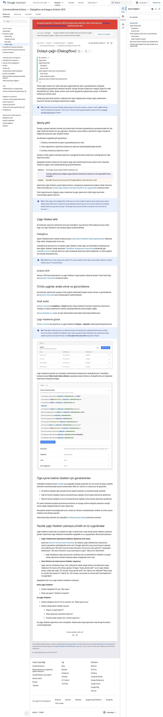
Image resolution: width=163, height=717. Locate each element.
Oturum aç (156, 3)
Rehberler (6, 14)
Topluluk (71, 3)
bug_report (152, 9)
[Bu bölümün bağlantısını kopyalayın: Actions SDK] (51, 271)
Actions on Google (40, 3)
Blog (63, 666)
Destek (81, 3)
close (159, 9)
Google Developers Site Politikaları (64, 646)
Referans (17, 14)
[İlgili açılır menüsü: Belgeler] (63, 2)
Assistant (21, 2)
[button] (14, 34)
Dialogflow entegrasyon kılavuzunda (80, 248)
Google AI (109, 700)
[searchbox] (15, 21)
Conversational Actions (14, 9)
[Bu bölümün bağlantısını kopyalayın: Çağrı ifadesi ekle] (60, 219)
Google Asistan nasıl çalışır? (42, 675)
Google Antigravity (97, 680)
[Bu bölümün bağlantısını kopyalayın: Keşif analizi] (51, 301)
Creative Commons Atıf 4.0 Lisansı (72, 644)
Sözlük (38, 14)
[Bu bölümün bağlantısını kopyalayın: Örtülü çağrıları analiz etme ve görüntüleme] (91, 286)
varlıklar (61, 484)
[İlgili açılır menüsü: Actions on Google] (49, 2)
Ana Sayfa (40, 43)
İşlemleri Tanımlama (47, 278)
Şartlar (34, 712)
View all (93, 691)
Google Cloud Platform (93, 700)
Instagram (65, 673)
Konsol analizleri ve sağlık (47, 313)
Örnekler (28, 14)
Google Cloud (95, 684)
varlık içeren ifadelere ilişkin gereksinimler (88, 239)
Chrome (94, 669)
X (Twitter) (65, 680)
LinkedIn (64, 677)
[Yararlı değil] (111, 43)
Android (93, 666)
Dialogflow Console (44, 251)
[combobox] (121, 3)
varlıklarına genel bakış (77, 517)
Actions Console (46, 295)
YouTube (65, 684)
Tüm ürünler (59, 703)
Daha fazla (92, 3)
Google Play (95, 687)
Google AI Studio (96, 677)
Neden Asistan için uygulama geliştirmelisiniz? (42, 670)
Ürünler (48, 43)
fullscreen (156, 9)
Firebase (94, 673)
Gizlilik (41, 712)
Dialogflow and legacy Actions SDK (47, 9)
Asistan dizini (37, 678)
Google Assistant (59, 43)
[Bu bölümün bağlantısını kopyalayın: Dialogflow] (50, 234)
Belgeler (57, 3)
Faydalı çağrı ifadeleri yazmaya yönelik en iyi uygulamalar (74, 188)
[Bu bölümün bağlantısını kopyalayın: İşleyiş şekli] (52, 123)
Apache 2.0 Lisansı (104, 644)
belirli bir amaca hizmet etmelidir (61, 543)
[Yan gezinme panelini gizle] (27, 713)
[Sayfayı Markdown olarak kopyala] (86, 51)
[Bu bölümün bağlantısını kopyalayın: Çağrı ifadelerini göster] (62, 319)
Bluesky (64, 669)
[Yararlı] (108, 43)
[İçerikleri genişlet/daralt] (48, 57)
